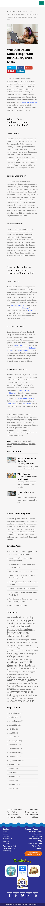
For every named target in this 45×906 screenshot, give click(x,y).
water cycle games (25, 698)
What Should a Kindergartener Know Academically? (27, 476)
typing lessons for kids (23, 695)
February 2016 (14, 741)
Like (21, 68)
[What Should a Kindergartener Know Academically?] (11, 475)
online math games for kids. (15, 683)
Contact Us (38, 834)
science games (26, 689)
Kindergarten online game (15, 659)
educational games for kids (21, 631)
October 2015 (14, 757)
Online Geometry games (28, 672)
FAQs (40, 841)
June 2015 (12, 772)
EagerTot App (8, 848)
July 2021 (12, 729)
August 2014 (13, 776)
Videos (5, 834)
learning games (27, 659)
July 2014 (12, 780)
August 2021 (13, 725)
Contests (6, 843)
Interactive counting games (15, 648)
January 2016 (13, 745)
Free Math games (22, 642)
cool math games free (22, 623)
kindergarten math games (18, 656)
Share (21, 71)
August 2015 (13, 764)
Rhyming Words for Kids (18, 605)
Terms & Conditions (34, 843)
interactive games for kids (19, 651)
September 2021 (15, 721)
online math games (22, 680)
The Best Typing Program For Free (22, 588)
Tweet (12, 68)
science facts (18, 689)
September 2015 (15, 760)
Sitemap (39, 848)
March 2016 (13, 737)
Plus (29, 68)
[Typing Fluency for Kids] (11, 493)
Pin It (12, 71)
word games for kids (22, 701)
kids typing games (15, 653)
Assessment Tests (10, 846)
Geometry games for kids (24, 645)
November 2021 (15, 713)
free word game (32, 642)
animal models (11, 618)
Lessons (6, 841)
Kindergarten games (19, 441)
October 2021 (14, 717)
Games (5, 831)
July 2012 (12, 788)
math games (15, 662)
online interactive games (14, 674)
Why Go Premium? (35, 831)
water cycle (15, 698)
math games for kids (19, 663)
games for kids (11, 645)
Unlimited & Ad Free (33, 853)
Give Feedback (36, 836)
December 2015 (14, 749)
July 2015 (12, 768)
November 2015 (15, 753)
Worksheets (7, 839)
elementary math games (23, 640)
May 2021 (12, 733)
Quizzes (6, 836)
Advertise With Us (35, 839)
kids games (33, 651)
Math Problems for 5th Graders (20, 571)
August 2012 (13, 784)
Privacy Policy (37, 846)
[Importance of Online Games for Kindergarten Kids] (11, 460)
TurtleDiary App (9, 851)
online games (17, 672)
